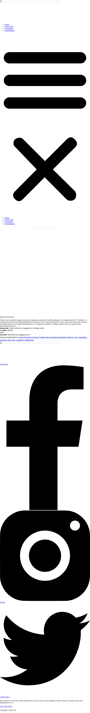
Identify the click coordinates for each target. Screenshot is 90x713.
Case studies (8, 28)
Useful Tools (8, 26)
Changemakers (9, 30)
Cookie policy (5, 697)
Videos (6, 24)
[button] (45, 124)
